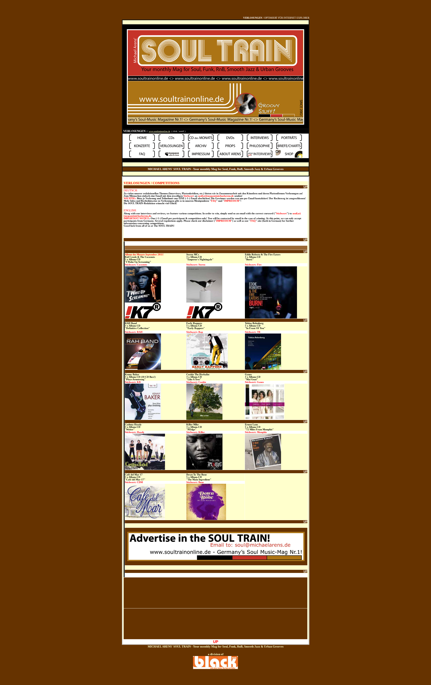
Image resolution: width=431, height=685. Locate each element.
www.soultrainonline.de (159, 131)
